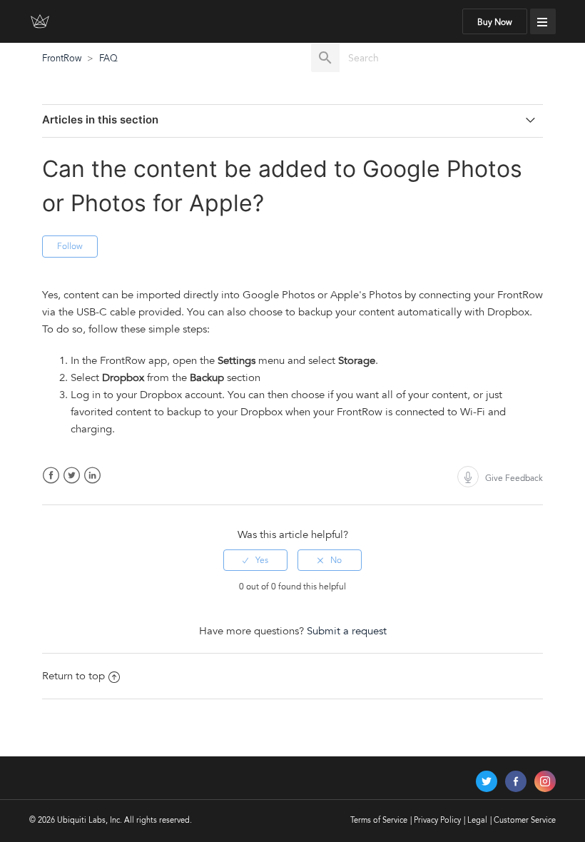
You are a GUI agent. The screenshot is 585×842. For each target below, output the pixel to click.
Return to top (73, 675)
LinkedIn (92, 476)
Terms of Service (378, 820)
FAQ (108, 58)
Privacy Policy (437, 820)
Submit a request (347, 630)
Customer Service (525, 820)
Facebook (51, 476)
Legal (477, 820)
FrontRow (61, 58)
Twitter (72, 476)
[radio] (255, 560)
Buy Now (494, 22)
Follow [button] (70, 246)
